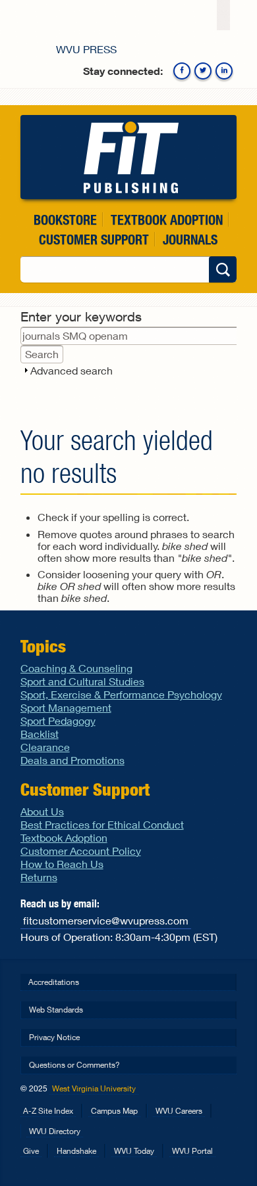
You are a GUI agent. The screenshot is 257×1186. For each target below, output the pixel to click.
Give (31, 1151)
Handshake (76, 1151)
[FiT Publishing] (128, 157)
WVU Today (134, 1151)
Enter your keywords (81, 316)
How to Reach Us (61, 863)
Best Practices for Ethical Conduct (102, 824)
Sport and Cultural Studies (82, 681)
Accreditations (53, 982)
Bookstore (65, 220)
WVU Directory (54, 1131)
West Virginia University (94, 1088)
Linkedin (224, 71)
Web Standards (56, 1010)
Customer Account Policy (80, 850)
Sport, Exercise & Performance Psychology (121, 694)
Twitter (203, 71)
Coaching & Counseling (76, 668)
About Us (42, 811)
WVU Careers (179, 1111)
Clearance (45, 747)
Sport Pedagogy (58, 720)
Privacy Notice (54, 1037)
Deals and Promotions (72, 760)
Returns (38, 877)
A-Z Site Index (48, 1111)
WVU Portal (192, 1151)
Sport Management (65, 707)
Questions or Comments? (74, 1065)
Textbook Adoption (167, 220)
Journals (190, 239)
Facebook (181, 71)
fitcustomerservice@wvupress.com (105, 920)
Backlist (39, 733)
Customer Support (94, 239)
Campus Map (114, 1111)
